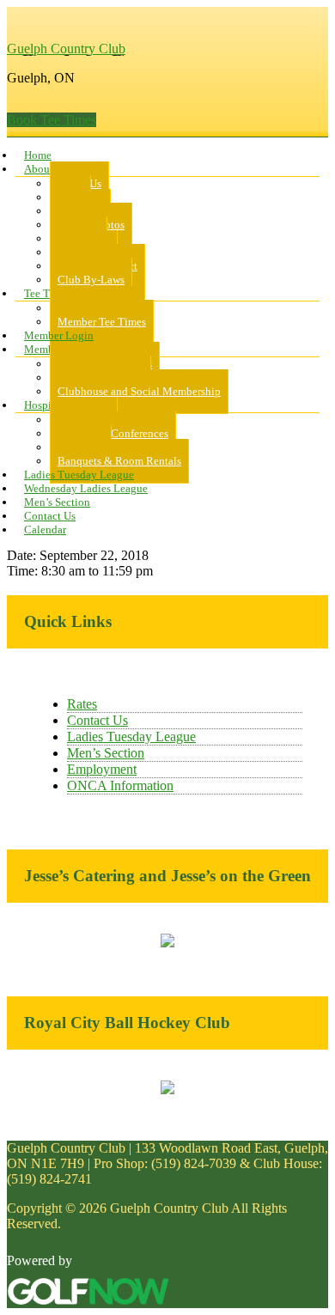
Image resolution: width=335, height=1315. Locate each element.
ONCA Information (120, 785)
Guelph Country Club (66, 48)
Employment (102, 769)
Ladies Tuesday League (131, 736)
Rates (82, 704)
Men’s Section (105, 753)
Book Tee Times (51, 120)
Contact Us (97, 720)
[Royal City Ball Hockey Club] (167, 1089)
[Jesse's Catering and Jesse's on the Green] (167, 942)
